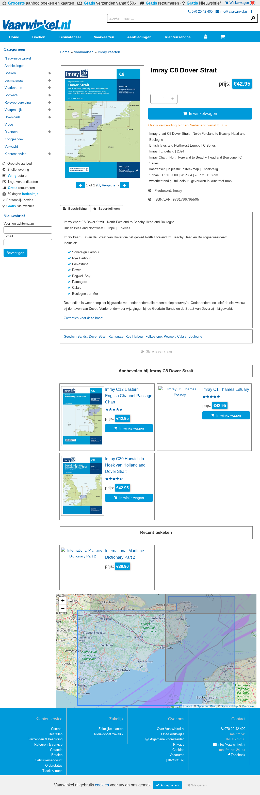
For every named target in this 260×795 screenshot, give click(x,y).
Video (9, 124)
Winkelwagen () (241, 2)
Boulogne (195, 336)
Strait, (103, 336)
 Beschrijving (75, 208)
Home (14, 37)
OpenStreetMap (206, 706)
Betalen (56, 755)
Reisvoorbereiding (18, 102)
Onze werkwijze (172, 734)
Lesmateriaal (70, 37)
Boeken (38, 37)
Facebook (237, 755)
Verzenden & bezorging (45, 739)
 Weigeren (197, 785)
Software (11, 95)
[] (175, 760)
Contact (56, 729)
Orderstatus (53, 765)
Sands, (82, 336)
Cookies (178, 750)
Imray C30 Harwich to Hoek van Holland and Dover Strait (125, 465)
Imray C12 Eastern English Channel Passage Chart (128, 395)
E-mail (8, 236)
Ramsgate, (116, 336)
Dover (93, 336)
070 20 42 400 (202, 11)
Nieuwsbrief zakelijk (108, 734)
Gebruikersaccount (48, 760)
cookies (102, 785)
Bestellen (55, 734)
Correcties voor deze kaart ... (85, 318)
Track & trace (52, 771)
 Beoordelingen (106, 208)
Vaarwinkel (248, 706)
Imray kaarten (109, 52)
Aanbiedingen (139, 37)
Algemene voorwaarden (166, 739)
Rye (128, 336)
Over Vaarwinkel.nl (170, 729)
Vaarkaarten (104, 37)
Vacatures (177, 755)
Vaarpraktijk (13, 109)
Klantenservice (178, 37)
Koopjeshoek (14, 139)
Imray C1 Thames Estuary (225, 389)
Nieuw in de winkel (18, 58)
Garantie (56, 750)
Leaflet (187, 706)
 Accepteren (167, 785)
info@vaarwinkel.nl (233, 11)
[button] (63, 601)
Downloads (13, 117)
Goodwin (70, 336)
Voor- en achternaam (19, 223)
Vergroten (109, 185)
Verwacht (11, 146)
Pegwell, (170, 336)
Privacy (178, 744)
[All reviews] (114, 410)
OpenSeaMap (229, 706)
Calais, (182, 336)
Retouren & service (48, 744)
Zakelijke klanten (111, 729)
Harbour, (138, 336)
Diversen (11, 131)
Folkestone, (154, 336)
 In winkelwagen (200, 113)
